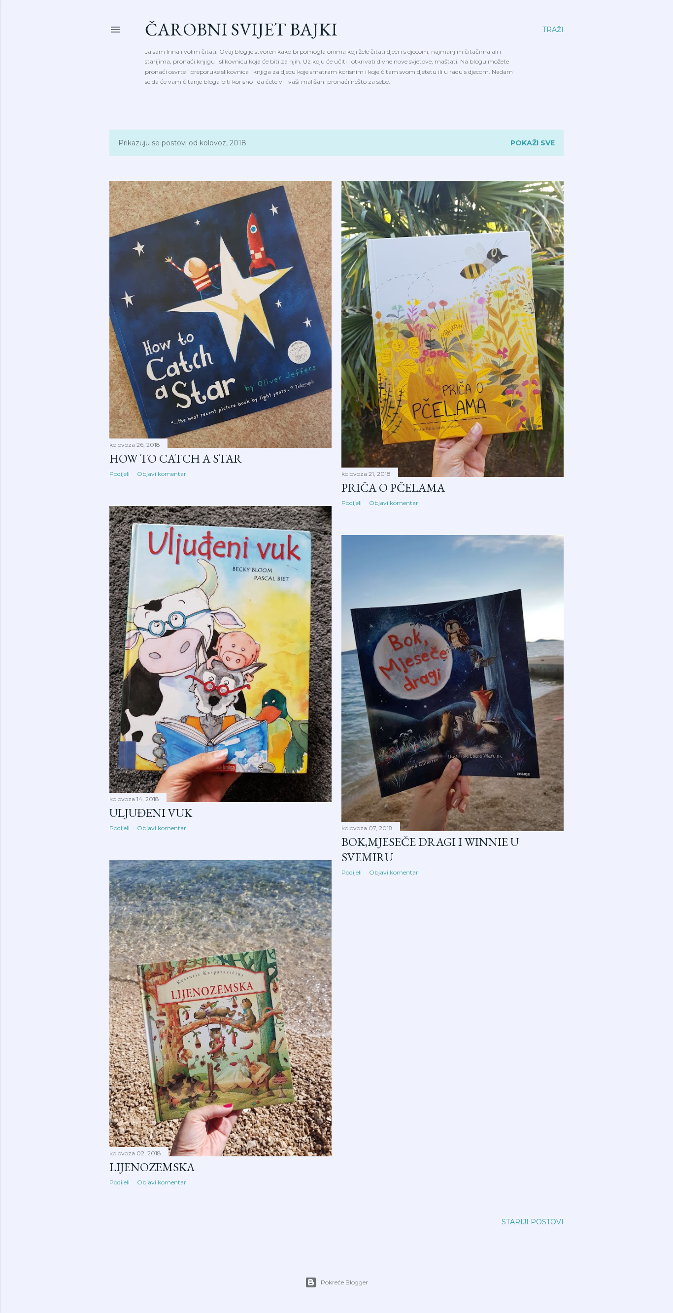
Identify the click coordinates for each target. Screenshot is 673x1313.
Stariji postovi (533, 1221)
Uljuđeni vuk (150, 812)
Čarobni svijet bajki (241, 29)
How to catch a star (175, 458)
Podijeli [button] (119, 473)
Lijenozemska (152, 1167)
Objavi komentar (161, 473)
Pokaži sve (532, 142)
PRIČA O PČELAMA (393, 487)
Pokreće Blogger (344, 1282)
